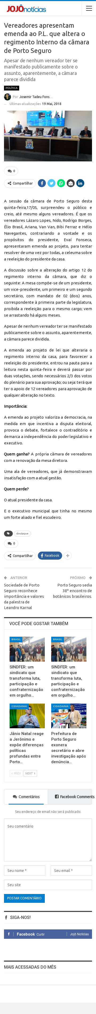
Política (12, 87)
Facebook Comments (76, 797)
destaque (22, 533)
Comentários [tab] (29, 797)
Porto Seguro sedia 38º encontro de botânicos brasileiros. (72, 591)
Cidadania (19, 706)
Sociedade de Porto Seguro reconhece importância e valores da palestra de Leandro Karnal (24, 596)
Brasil (16, 639)
